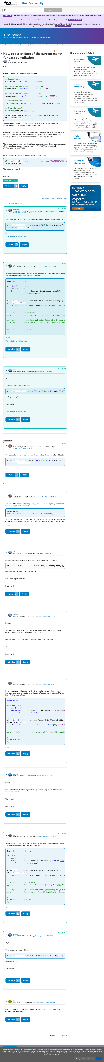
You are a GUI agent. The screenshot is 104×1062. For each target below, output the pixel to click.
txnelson (16, 210)
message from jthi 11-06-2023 (45, 371)
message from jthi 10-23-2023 (45, 553)
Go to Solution (9, 180)
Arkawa (10, 61)
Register (78, 208)
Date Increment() (22, 506)
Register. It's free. (75, 20)
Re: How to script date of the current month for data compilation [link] (51, 45)
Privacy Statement (90, 1049)
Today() (33, 504)
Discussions (24, 45)
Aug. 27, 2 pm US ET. (62, 26)
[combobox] (23, 10)
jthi (14, 265)
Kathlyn (15, 1001)
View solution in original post (16, 236)
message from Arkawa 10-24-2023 (46, 616)
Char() (32, 521)
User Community (32, 3)
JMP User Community (10, 45)
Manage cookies (81, 1059)
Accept (99, 1059)
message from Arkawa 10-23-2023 (22, 212)
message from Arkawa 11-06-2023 (46, 267)
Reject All (91, 1059)
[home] (10, 3)
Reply (23, 186)
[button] (2, 53)
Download (7, 16)
